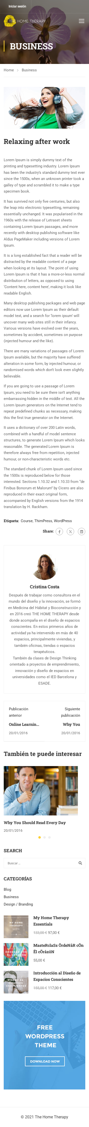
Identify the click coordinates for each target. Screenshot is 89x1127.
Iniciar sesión (17, 6)
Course (27, 521)
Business (29, 70)
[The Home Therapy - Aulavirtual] (25, 21)
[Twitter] (70, 531)
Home (9, 70)
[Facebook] (59, 531)
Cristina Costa (44, 587)
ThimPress (43, 521)
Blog (7, 889)
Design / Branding (18, 904)
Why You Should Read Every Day (35, 822)
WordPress (63, 521)
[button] (39, 837)
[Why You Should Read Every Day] (41, 790)
